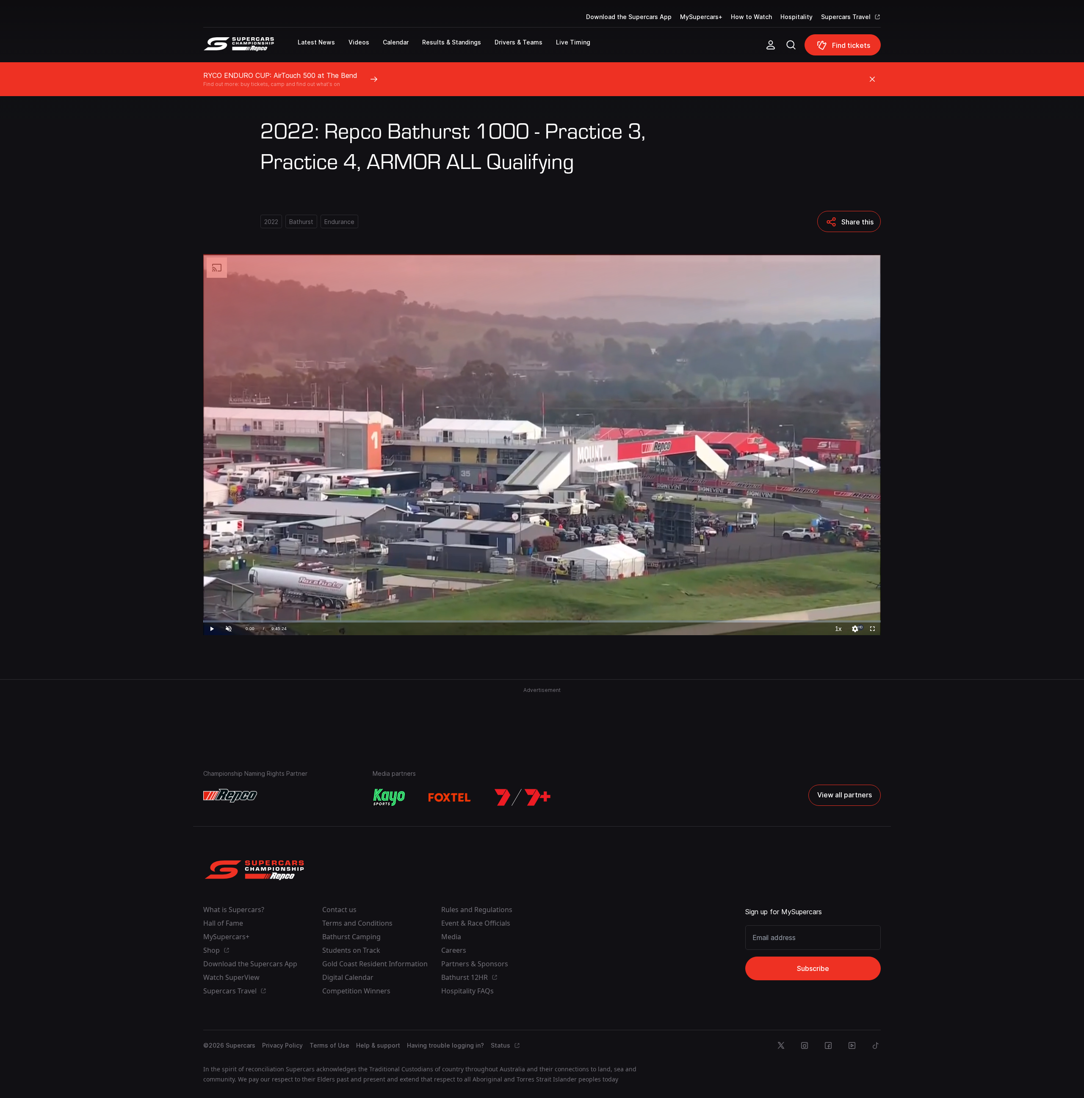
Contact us (339, 909)
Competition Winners (356, 991)
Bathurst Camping (351, 936)
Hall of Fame (223, 923)
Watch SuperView (231, 977)
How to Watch (751, 16)
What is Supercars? (233, 909)
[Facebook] (828, 1045)
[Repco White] (230, 795)
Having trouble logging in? (445, 1045)
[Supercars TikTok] (876, 1045)
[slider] (542, 621)
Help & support (378, 1045)
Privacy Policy (282, 1045)
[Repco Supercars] (250, 48)
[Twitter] (781, 1045)
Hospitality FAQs (467, 991)
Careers (453, 950)
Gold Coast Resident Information (375, 963)
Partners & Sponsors (474, 963)
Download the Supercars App (629, 16)
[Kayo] (389, 797)
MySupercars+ (701, 16)
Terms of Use (329, 1045)
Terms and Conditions (357, 923)
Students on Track (351, 950)
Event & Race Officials (475, 923)
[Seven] (522, 797)
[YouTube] (852, 1045)
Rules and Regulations (476, 909)
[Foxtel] (450, 797)
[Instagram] (804, 1045)
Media (451, 936)
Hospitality (796, 16)
